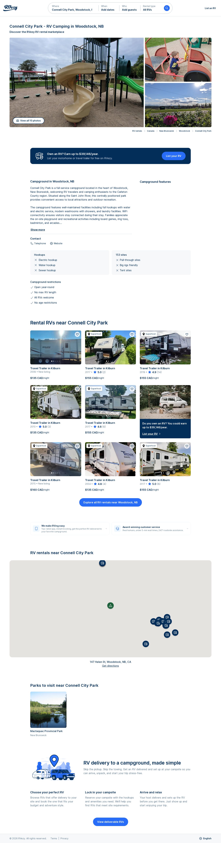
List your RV (173, 156)
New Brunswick (166, 131)
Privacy (64, 838)
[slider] (97, 372)
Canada (150, 131)
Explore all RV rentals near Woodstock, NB (110, 502)
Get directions (110, 665)
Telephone (40, 243)
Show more (38, 229)
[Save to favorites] (77, 334)
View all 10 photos (30, 120)
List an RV (210, 8)
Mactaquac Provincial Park (46, 731)
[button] (73, 8)
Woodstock (184, 131)
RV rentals (137, 131)
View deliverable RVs (110, 821)
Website (58, 243)
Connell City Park (203, 131)
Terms (53, 838)
